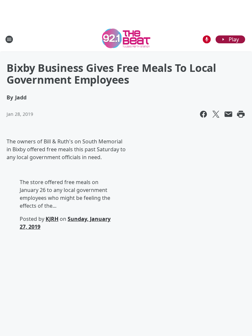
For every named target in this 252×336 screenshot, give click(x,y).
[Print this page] (240, 114)
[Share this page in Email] (228, 114)
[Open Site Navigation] (9, 39)
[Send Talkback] (207, 39)
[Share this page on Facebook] (203, 114)
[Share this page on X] (215, 114)
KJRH (52, 218)
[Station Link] (126, 39)
